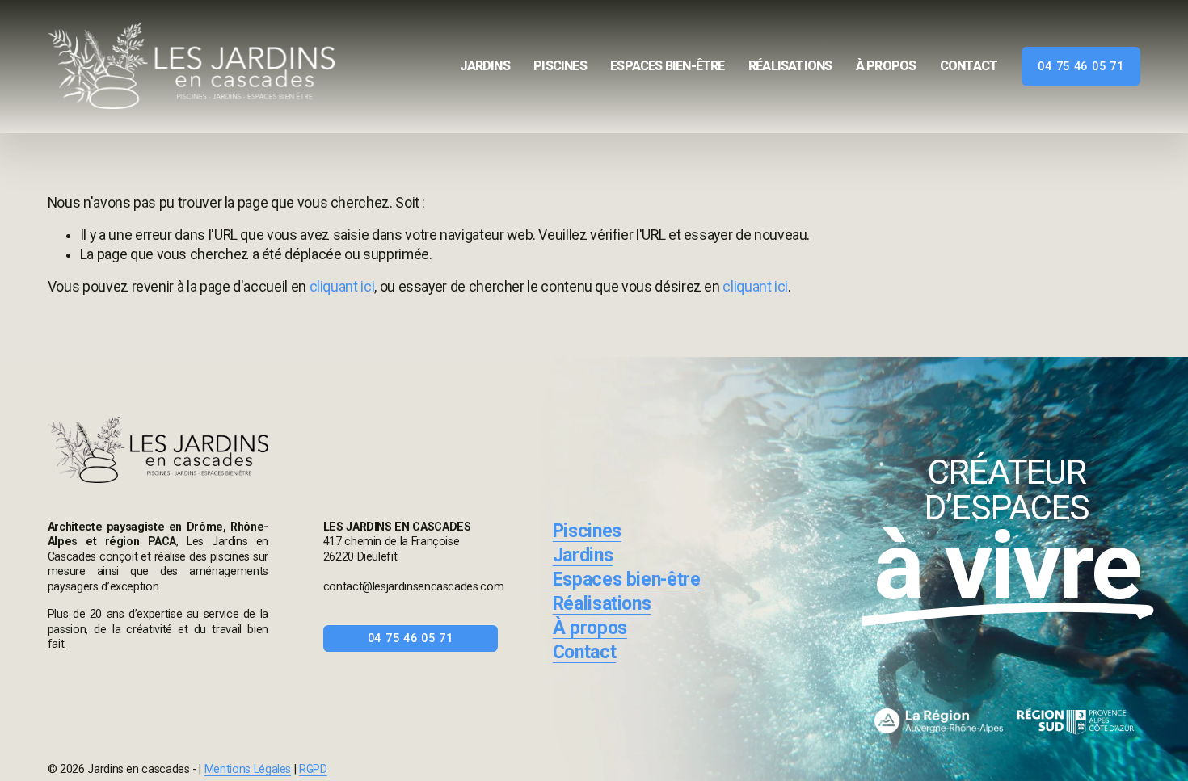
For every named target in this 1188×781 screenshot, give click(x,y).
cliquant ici (342, 287)
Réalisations (790, 66)
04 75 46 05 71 (1080, 66)
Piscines (560, 66)
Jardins (484, 66)
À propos (886, 66)
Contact (968, 66)
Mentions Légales (247, 768)
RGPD (313, 768)
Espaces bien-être (667, 66)
